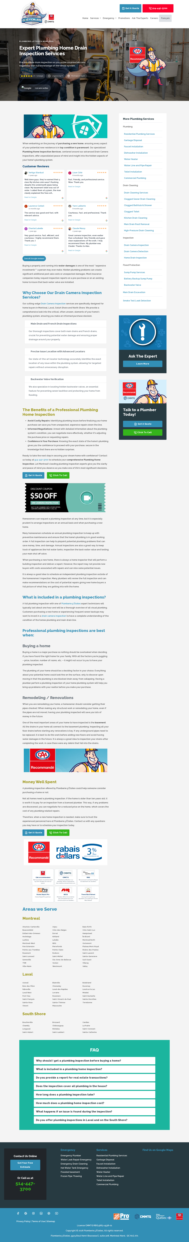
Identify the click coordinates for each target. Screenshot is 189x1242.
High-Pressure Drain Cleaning (139, 230)
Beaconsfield (27, 930)
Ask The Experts (140, 18)
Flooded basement (70, 1172)
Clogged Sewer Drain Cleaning (139, 199)
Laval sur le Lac (89, 989)
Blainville (56, 983)
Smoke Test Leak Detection (137, 300)
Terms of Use (38, 1221)
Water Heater (131, 159)
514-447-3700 (159, 8)
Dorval (55, 933)
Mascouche (57, 1006)
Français (165, 18)
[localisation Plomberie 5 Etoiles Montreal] (164, 1173)
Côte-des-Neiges (59, 930)
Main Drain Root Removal (136, 224)
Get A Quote (132, 8)
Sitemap (51, 1221)
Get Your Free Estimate (25, 1165)
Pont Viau (26, 996)
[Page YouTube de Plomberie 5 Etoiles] (56, 1213)
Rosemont (26, 953)
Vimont (25, 1006)
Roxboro (55, 953)
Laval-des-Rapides (60, 989)
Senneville (26, 960)
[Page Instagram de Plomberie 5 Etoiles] (33, 1213)
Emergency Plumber (71, 1155)
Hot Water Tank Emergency (74, 1168)
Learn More (142, 364)
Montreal (31, 918)
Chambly (26, 1026)
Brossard (56, 1022)
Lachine (25, 940)
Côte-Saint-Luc (89, 930)
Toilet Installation (133, 172)
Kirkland (55, 937)
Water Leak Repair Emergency (76, 1159)
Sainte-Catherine (90, 1032)
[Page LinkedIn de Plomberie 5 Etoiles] (41, 1213)
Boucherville (27, 1022)
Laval (27, 974)
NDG (54, 943)
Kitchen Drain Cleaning (135, 218)
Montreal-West (28, 943)
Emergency (109, 18)
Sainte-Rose (27, 1002)
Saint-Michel (57, 956)
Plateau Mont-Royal (91, 946)
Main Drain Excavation (134, 292)
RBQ (88, 877)
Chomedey (56, 986)
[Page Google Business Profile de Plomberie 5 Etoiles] (25, 1213)
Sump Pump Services (134, 272)
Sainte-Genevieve (90, 956)
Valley (85, 966)
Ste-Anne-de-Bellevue (61, 960)
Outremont (87, 943)
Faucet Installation (133, 146)
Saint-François (28, 999)
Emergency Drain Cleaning (74, 1164)
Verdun (55, 963)
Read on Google (30, 197)
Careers (154, 18)
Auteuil (25, 983)
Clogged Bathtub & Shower (138, 205)
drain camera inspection (54, 616)
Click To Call (59, 475)
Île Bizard (86, 937)
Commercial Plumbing (135, 178)
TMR (24, 963)
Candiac (86, 1022)
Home (85, 18)
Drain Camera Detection (136, 251)
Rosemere (56, 996)
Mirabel (86, 993)
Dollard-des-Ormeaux (31, 933)
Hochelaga (26, 937)
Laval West (26, 993)
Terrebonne (87, 1002)
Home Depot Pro (43, 894)
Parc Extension (28, 946)
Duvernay (86, 986)
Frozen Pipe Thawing (71, 1176)
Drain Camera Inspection (53, 303)
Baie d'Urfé (87, 927)
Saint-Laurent (88, 953)
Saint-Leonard (28, 956)
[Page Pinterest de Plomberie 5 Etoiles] (48, 1213)
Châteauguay (58, 1026)
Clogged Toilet (131, 211)
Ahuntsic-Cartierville (30, 927)
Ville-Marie (26, 966)
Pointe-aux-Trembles (31, 950)
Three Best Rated (88, 894)
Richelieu (56, 1029)
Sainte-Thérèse (58, 1002)
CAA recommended (43, 877)
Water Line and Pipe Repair (138, 165)
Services (94, 18)
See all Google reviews (34, 258)
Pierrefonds (57, 946)
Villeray (86, 963)
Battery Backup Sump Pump (138, 278)
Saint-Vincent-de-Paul (61, 999)
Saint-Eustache (89, 996)
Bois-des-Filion (28, 986)
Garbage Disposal (133, 140)
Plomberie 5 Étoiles (71, 603)
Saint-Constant (89, 1029)
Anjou (54, 927)
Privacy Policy (23, 1221)
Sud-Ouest (87, 960)
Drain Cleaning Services (136, 192)
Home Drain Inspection (135, 258)
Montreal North (89, 940)
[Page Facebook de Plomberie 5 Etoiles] (18, 1213)
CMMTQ (66, 877)
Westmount (57, 966)
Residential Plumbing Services (139, 134)
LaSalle (55, 940)
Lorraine (55, 993)
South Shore (34, 1014)
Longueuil (26, 1029)
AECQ (66, 894)
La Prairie (86, 1026)
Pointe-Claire (57, 950)
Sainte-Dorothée (89, 999)
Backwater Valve (132, 285)
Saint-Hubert (27, 1032)
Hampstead (87, 933)
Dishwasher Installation (136, 153)
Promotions (124, 18)
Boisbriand (87, 983)
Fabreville (26, 989)
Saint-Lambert (58, 1032)
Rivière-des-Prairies (90, 950)
